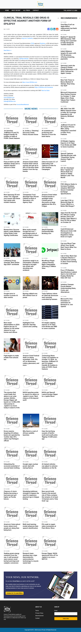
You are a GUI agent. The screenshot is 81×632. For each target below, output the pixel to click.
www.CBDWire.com (9, 97)
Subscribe (66, 618)
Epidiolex (42, 43)
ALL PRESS (26, 10)
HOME (7, 10)
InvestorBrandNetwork (22, 104)
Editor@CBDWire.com (10, 101)
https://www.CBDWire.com (29, 82)
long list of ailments (27, 38)
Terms (37, 610)
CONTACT (36, 10)
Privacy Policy (39, 613)
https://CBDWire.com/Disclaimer (44, 87)
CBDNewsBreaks (24, 58)
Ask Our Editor (46, 90)
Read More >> (7, 50)
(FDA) (32, 43)
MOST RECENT (16, 10)
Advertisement (39, 615)
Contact (37, 618)
